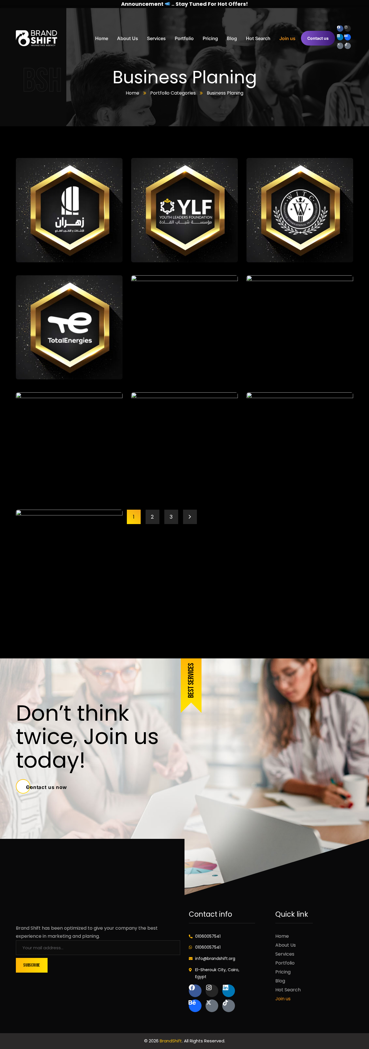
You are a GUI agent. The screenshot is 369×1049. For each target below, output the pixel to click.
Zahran (37, 246)
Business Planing (60, 256)
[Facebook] (340, 28)
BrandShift (171, 1041)
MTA (31, 598)
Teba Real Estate (286, 364)
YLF (145, 246)
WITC (264, 246)
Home (132, 93)
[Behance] (347, 37)
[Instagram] (347, 28)
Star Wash (43, 481)
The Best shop (165, 364)
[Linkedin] (340, 37)
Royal (265, 481)
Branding (33, 256)
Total (33, 364)
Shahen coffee (167, 481)
